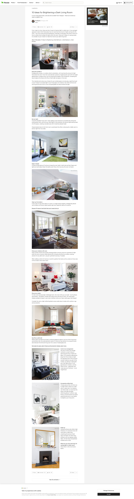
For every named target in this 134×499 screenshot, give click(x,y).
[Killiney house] (55, 230)
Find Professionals (22, 2)
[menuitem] (13, 3)
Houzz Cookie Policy (51, 495)
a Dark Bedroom (66, 40)
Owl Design (56, 349)
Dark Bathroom (57, 40)
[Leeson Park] (55, 320)
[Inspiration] (45, 403)
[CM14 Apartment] (45, 364)
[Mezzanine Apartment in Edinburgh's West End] (45, 447)
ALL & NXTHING (74, 170)
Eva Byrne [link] (37, 20)
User (76, 132)
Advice (37, 2)
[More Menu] (76, 27)
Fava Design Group (73, 264)
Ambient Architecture (72, 88)
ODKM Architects (73, 306)
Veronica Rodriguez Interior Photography (69, 45)
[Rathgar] (55, 102)
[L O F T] (55, 184)
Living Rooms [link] (34, 8)
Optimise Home (74, 212)
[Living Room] (55, 277)
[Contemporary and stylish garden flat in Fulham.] (55, 56)
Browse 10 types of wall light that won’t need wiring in (45, 208)
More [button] (36, 22)
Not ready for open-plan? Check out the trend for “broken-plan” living (49, 346)
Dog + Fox (57, 428)
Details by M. (56, 384)
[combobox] (63, 2)
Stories (31, 2)
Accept (109, 494)
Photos (13, 2)
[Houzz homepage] (5, 2)
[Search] (43, 2)
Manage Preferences (108, 490)
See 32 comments (54, 479)
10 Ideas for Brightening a (47, 40)
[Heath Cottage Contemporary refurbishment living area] (55, 146)
